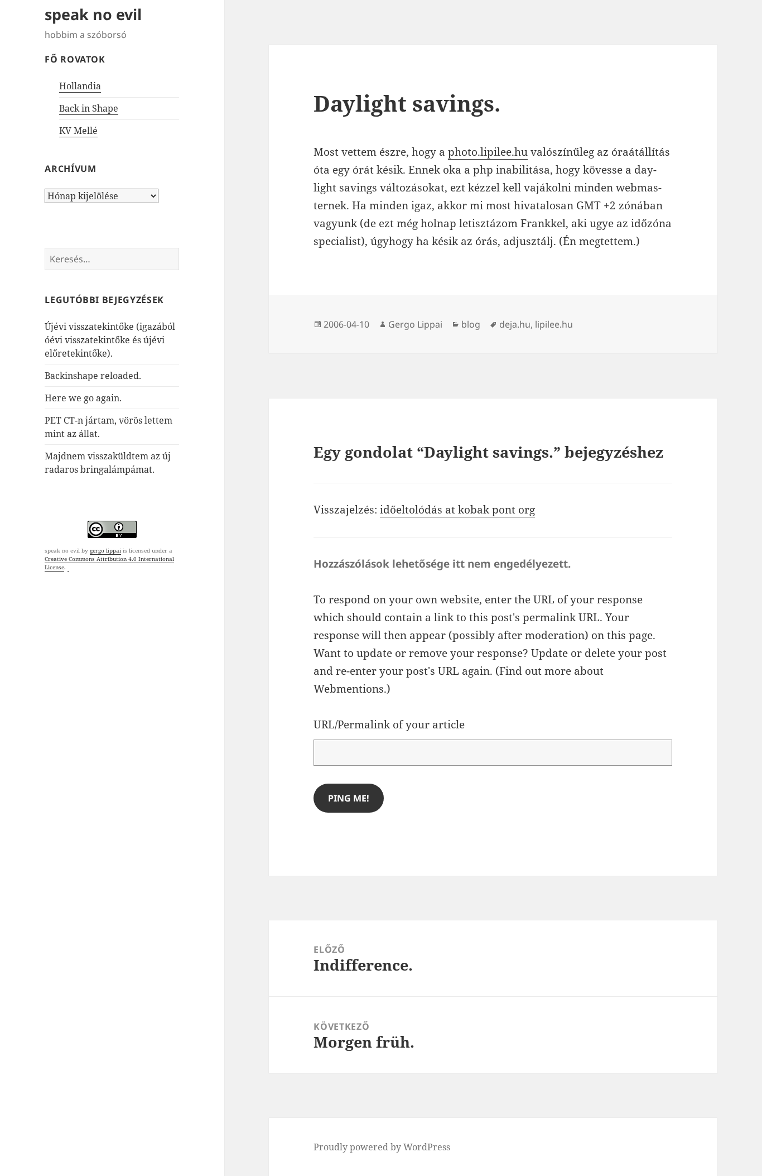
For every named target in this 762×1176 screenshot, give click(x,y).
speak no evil (93, 14)
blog (470, 324)
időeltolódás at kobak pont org (457, 509)
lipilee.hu (554, 324)
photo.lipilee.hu (488, 152)
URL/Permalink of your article (389, 724)
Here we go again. (83, 398)
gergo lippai (105, 550)
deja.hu (514, 324)
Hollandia (80, 86)
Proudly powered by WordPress (382, 1147)
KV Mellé (78, 130)
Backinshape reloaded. (93, 375)
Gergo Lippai (415, 324)
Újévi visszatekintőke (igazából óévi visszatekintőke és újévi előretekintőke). (110, 339)
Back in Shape (88, 108)
